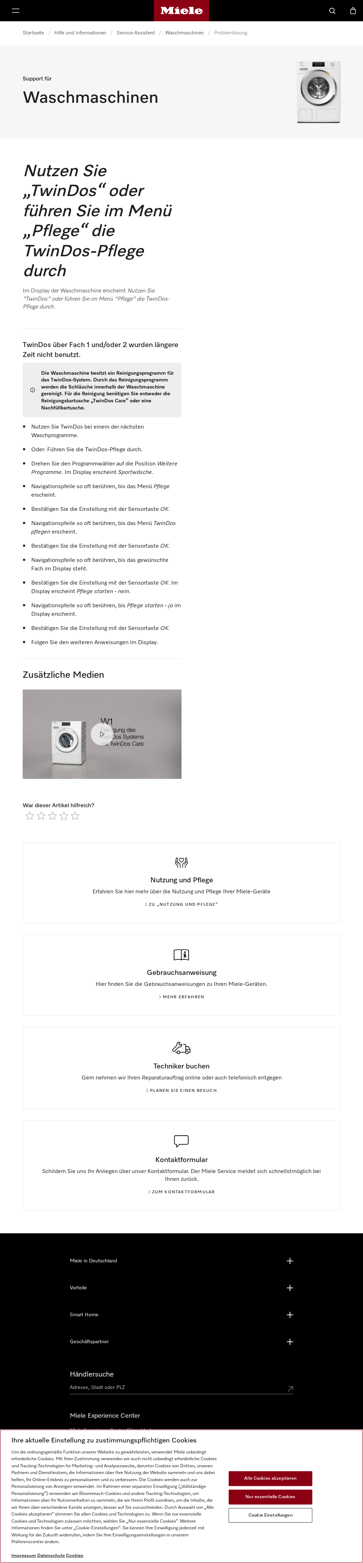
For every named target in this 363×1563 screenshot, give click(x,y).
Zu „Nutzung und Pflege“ (183, 905)
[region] (181, 1496)
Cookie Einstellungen (270, 1515)
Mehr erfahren (184, 997)
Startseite (33, 32)
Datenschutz (51, 1555)
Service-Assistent (136, 32)
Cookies (74, 1555)
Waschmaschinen (184, 32)
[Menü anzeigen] (15, 10)
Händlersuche (92, 1374)
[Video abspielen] (102, 734)
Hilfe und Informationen (80, 32)
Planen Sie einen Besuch (183, 1091)
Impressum (23, 1555)
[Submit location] (290, 1389)
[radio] (30, 815)
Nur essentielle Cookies (270, 1497)
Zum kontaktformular (183, 1192)
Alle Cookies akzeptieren (270, 1478)
